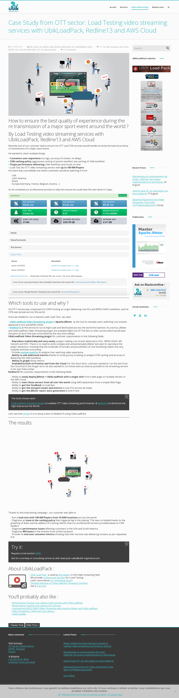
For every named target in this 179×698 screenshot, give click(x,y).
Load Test (22, 49)
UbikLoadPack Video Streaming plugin (31, 321)
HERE (38, 553)
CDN (120, 47)
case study (114, 47)
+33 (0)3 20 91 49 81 (18, 659)
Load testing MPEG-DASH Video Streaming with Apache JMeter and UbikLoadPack (55, 608)
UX (42, 49)
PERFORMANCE (81, 47)
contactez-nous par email (21, 662)
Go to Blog (69, 675)
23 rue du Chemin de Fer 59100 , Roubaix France (21, 649)
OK (59, 694)
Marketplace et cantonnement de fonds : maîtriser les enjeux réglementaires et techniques (149, 179)
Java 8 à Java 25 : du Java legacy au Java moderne (88, 660)
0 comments (71, 49)
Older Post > (32, 625)
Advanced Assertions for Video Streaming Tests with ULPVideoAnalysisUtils (148, 202)
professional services (54, 577)
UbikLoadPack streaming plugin (28, 403)
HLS (40, 47)
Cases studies (19, 614)
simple (26, 413)
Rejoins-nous (158, 7)
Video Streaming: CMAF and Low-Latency (33, 611)
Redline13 (103, 403)
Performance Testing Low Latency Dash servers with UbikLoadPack (47, 602)
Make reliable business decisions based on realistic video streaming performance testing (87, 645)
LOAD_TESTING (55, 47)
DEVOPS (11, 49)
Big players (64, 574)
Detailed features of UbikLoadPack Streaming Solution (59, 583)
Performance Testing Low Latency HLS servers (36, 605)
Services (124, 7)
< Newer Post (16, 625)
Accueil (113, 7)
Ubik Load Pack (38, 574)
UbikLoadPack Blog (139, 7)
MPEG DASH (31, 49)
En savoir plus (115, 694)
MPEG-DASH (66, 47)
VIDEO (90, 47)
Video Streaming (50, 49)
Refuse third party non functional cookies (84, 694)
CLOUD (36, 47)
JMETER (46, 47)
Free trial (41, 586)
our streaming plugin (61, 580)
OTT (73, 47)
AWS (30, 47)
